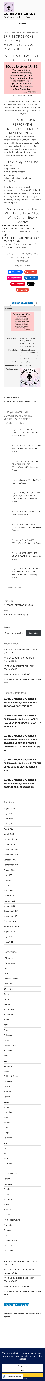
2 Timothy (8, 1015)
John (6, 1117)
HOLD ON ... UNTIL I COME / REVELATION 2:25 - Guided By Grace (26, 527)
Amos (6, 1030)
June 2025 (8, 880)
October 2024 (10, 921)
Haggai (7, 1086)
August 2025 (9, 870)
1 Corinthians (9, 963)
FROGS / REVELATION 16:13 (16, 225)
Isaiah (6, 1102)
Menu (24, 24)
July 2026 (8, 814)
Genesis (7, 1071)
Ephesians (8, 1050)
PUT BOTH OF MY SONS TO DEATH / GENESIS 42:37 (22, 767)
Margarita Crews (29, 33)
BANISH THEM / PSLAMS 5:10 (17, 674)
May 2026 (8, 824)
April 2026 (8, 829)
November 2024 (11, 916)
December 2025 (11, 849)
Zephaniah (8, 1250)
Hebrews (8, 1091)
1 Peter (7, 973)
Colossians (9, 1035)
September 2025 (11, 865)
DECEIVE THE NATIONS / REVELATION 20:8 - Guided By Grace (26, 448)
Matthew (8, 1163)
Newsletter (33, 633)
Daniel (6, 1040)
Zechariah (8, 1245)
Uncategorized (10, 1240)
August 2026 (9, 808)
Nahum (7, 1179)
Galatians (8, 1066)
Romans (7, 1230)
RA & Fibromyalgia (12, 1220)
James (6, 1107)
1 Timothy (8, 984)
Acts (6, 1025)
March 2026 (9, 834)
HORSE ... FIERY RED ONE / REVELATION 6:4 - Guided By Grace (26, 556)
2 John (6, 994)
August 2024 (9, 931)
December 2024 (11, 911)
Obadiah (7, 1189)
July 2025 (8, 875)
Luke (6, 1148)
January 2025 (10, 906)
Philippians (9, 1199)
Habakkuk (8, 1081)
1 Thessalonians (11, 979)
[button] (22, 303)
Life (5, 1143)
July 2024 (8, 937)
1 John (6, 968)
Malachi (7, 1153)
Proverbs (8, 1209)
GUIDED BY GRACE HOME (15, 247)
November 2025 (11, 855)
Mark (6, 1158)
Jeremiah (8, 1112)
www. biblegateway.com (14, 172)
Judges (7, 1133)
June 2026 (8, 819)
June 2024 (8, 942)
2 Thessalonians (11, 1009)
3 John (7, 1020)
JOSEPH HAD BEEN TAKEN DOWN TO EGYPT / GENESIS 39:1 (22, 723)
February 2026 (10, 839)
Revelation (13, 398)
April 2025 (8, 890)
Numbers (8, 1184)
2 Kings (7, 999)
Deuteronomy (10, 1045)
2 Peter (7, 1004)
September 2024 (11, 926)
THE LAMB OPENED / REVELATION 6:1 (20, 244)
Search (7, 627)
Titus (6, 1235)
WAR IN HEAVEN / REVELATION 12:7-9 (20, 229)
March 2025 (9, 896)
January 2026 (10, 844)
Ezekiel (7, 1061)
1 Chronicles (9, 958)
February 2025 (10, 901)
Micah (6, 1168)
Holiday (7, 1097)
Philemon (8, 1194)
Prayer (7, 1204)
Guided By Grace (20, 14)
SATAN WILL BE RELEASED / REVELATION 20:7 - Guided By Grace (25, 433)
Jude (6, 1127)
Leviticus (8, 1138)
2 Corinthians (10, 989)
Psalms (7, 1215)
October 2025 (10, 860)
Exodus (7, 1056)
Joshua (7, 1122)
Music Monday (10, 1174)
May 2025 (8, 885)
